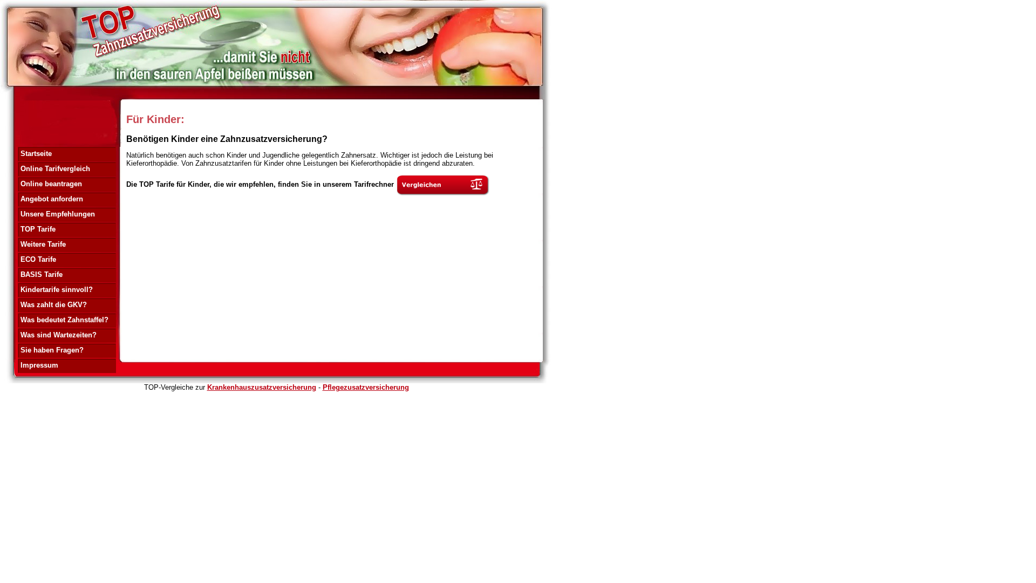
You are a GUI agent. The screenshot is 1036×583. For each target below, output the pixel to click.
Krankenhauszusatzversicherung (261, 387)
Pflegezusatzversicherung (366, 387)
